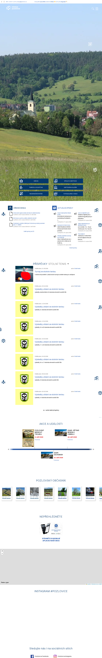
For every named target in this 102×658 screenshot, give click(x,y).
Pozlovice (37, 439)
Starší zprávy (73, 248)
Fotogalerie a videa (70, 194)
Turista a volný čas (36, 187)
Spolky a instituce (70, 181)
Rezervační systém (36, 194)
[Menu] (97, 9)
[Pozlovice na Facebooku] (1, 2)
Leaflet (88, 584)
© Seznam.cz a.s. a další (96, 584)
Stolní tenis (57, 263)
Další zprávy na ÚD (29, 231)
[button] (8, 449)
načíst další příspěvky (52, 410)
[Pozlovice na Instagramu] (4, 2)
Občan (36, 181)
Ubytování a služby (70, 187)
